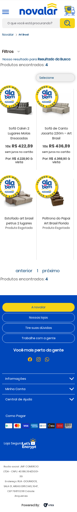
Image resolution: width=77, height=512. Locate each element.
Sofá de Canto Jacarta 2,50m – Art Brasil (56, 133)
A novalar (38, 307)
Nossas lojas (38, 317)
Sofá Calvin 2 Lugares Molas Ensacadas (19, 133)
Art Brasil (24, 34)
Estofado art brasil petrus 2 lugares (19, 220)
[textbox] (38, 23)
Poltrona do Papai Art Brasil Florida (56, 220)
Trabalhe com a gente (39, 338)
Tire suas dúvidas (38, 328)
